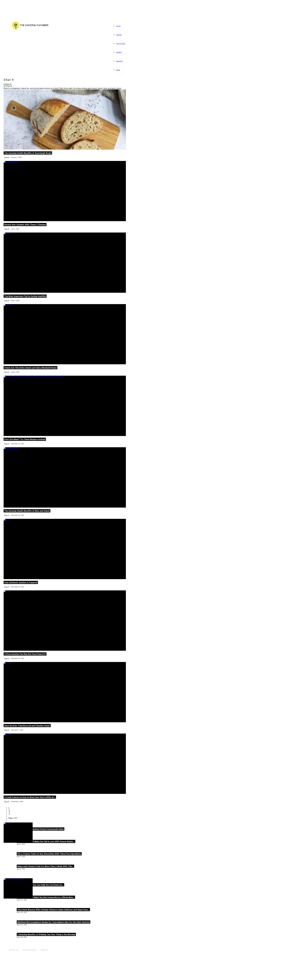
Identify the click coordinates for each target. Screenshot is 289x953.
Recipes (119, 35)
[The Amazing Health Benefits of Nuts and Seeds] (65, 477)
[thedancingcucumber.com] (30, 25)
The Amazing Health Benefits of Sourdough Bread (27, 153)
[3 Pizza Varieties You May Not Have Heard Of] (65, 620)
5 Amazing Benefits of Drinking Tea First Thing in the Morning (46, 934)
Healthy (119, 52)
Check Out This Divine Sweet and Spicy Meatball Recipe (30, 368)
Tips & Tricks (120, 43)
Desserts (119, 61)
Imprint (44, 949)
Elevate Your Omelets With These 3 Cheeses (25, 224)
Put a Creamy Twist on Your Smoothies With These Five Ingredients (49, 854)
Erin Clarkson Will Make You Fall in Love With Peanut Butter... (46, 841)
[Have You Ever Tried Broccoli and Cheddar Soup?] (65, 692)
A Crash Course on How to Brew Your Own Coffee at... (29, 797)
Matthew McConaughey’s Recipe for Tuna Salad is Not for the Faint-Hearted (53, 922)
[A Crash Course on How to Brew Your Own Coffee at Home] (65, 764)
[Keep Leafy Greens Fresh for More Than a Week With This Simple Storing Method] (18, 832)
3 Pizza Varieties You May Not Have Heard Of (25, 654)
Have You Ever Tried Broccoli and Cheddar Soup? (27, 725)
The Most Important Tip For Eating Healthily (25, 296)
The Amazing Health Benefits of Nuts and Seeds (27, 511)
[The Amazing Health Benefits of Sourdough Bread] (65, 119)
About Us (13, 949)
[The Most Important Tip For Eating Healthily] (65, 263)
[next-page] (8, 816)
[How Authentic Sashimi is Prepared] (65, 549)
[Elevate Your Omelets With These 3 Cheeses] (65, 191)
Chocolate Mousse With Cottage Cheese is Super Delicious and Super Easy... (53, 909)
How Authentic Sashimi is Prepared (20, 582)
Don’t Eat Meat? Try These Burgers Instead (24, 439)
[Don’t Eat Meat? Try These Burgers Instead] (65, 406)
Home (118, 26)
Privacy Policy (29, 949)
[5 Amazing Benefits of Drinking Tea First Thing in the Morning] (18, 888)
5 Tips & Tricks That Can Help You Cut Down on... (40, 885)
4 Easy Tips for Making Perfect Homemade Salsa (40, 829)
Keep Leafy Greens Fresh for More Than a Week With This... (45, 866)
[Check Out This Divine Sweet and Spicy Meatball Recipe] (65, 334)
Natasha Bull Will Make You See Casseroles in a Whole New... (45, 897)
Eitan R (6, 157)
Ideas (118, 70)
